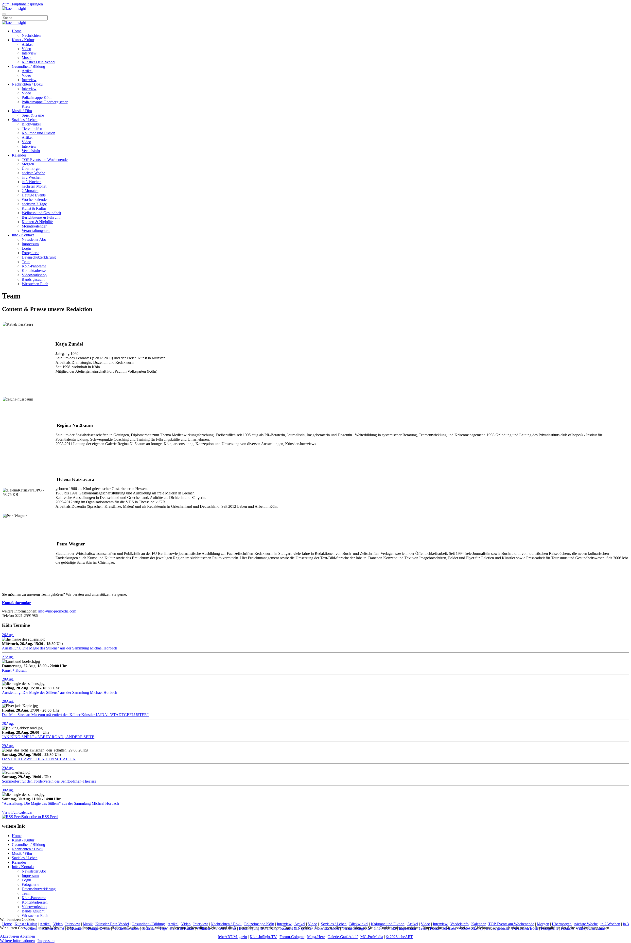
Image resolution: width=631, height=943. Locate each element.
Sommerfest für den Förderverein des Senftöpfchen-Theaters (49, 781)
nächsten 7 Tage (34, 204)
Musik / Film (22, 111)
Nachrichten (31, 35)
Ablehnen (27, 936)
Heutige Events (34, 195)
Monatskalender (34, 226)
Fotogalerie (30, 253)
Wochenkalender (35, 199)
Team (26, 262)
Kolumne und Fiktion (38, 133)
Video (26, 49)
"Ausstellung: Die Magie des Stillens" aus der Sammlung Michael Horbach (60, 803)
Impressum (30, 244)
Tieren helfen (32, 128)
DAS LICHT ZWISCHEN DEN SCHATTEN (39, 759)
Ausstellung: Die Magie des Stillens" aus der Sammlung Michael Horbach (59, 648)
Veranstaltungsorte (36, 230)
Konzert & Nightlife (37, 222)
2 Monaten (30, 191)
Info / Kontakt (23, 235)
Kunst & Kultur (34, 208)
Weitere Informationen (17, 941)
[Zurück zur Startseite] (14, 8)
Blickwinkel (31, 124)
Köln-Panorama (34, 266)
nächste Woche (33, 173)
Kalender (19, 155)
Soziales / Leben (24, 120)
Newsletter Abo (34, 239)
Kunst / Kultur (23, 40)
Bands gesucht (33, 279)
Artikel (27, 44)
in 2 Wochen (31, 177)
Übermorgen (31, 168)
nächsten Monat (34, 186)
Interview (29, 53)
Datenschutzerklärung (39, 257)
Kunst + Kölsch (14, 670)
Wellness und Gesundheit (41, 213)
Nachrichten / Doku (27, 84)
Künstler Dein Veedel (38, 62)
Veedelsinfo (31, 151)
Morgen (28, 164)
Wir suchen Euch (35, 284)
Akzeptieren (9, 936)
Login (26, 248)
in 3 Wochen (31, 182)
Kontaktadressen (35, 270)
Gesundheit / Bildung (28, 66)
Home (16, 31)
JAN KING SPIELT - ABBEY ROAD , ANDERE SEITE (48, 737)
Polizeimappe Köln (37, 97)
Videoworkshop (34, 275)
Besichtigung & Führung (41, 217)
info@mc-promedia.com (57, 611)
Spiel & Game (33, 115)
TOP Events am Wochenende (45, 159)
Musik (27, 57)
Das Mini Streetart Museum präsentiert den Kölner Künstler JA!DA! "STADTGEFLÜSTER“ (75, 715)
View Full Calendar (17, 812)
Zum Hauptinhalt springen (22, 4)
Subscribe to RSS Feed (40, 817)
